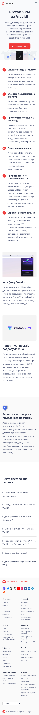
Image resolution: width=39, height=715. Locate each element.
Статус (28, 712)
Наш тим (24, 678)
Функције (24, 602)
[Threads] (11, 588)
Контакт (24, 660)
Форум (4, 657)
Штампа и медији (8, 675)
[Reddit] (4, 592)
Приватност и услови (28, 692)
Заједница (6, 654)
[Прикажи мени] (36, 3)
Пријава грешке (27, 657)
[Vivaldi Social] (4, 588)
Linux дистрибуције (9, 683)
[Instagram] (22, 588)
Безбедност (25, 695)
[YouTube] (18, 588)
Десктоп (5, 602)
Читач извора (7, 635)
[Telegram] (32, 588)
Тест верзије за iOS (28, 642)
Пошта (4, 629)
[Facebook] (25, 588)
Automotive (6, 614)
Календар (5, 632)
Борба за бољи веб (28, 684)
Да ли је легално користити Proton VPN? (19, 563)
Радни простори (27, 608)
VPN (22, 614)
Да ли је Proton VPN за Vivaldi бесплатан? (16, 518)
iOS (3, 608)
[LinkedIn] (29, 588)
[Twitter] (15, 588)
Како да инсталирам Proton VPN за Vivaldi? (19, 506)
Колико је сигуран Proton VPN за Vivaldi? (18, 530)
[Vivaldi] (9, 3)
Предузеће (6, 611)
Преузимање (7, 617)
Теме (4, 660)
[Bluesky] (8, 588)
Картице (24, 605)
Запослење (25, 681)
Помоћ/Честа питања (29, 651)
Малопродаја (7, 666)
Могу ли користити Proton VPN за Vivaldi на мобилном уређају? (19, 542)
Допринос (6, 663)
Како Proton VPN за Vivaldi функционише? (15, 494)
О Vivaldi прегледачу (28, 675)
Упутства (24, 654)
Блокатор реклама (27, 611)
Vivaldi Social (7, 651)
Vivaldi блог (25, 629)
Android (5, 605)
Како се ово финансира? (15, 553)
